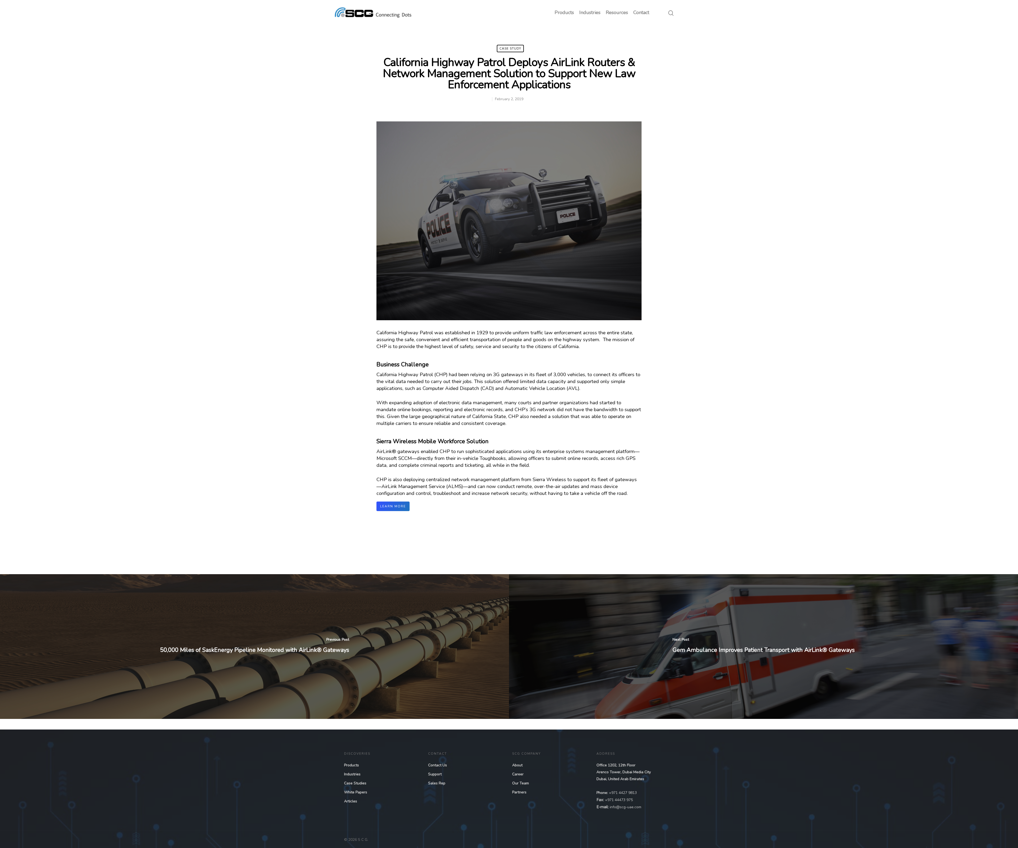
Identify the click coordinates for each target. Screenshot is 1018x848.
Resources (617, 12)
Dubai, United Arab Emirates (620, 778)
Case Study (510, 48)
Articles (350, 801)
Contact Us (437, 765)
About (517, 765)
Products (564, 12)
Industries (589, 12)
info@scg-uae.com (625, 807)
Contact (641, 12)
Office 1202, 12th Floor (615, 765)
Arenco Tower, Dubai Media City (623, 772)
